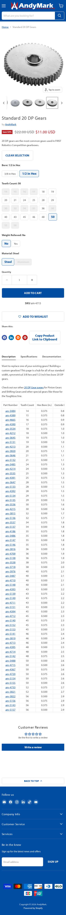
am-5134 (10, 495)
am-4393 (10, 589)
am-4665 (10, 419)
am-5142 (10, 656)
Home (5, 26)
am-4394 (10, 611)
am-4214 (10, 468)
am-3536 (10, 504)
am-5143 (10, 705)
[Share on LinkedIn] (11, 337)
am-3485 (10, 464)
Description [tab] (9, 356)
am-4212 (10, 433)
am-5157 (10, 709)
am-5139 (10, 593)
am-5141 (10, 633)
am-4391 (10, 477)
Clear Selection (17, 155)
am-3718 (10, 567)
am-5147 (10, 540)
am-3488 (10, 660)
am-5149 (10, 598)
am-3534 (10, 428)
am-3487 (10, 575)
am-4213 (10, 446)
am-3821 (10, 691)
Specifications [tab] (29, 356)
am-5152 (10, 625)
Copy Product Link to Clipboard (44, 337)
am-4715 (10, 665)
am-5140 (10, 620)
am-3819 (10, 638)
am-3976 (10, 571)
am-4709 (10, 553)
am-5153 (10, 629)
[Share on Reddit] (18, 337)
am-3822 (10, 696)
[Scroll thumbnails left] (4, 102)
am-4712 (10, 616)
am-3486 (10, 535)
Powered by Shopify (33, 908)
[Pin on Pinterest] (25, 337)
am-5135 (10, 500)
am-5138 (10, 558)
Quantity (6, 272)
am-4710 (10, 580)
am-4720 (10, 674)
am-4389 (10, 415)
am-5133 (10, 486)
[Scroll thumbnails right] (61, 102)
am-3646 (10, 455)
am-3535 (10, 473)
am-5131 (10, 442)
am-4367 (10, 669)
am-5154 (10, 678)
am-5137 (10, 526)
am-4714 (10, 651)
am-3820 (10, 451)
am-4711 (10, 602)
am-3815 (10, 513)
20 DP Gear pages (34, 387)
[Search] (59, 16)
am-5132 (10, 460)
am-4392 (10, 491)
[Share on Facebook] (4, 337)
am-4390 (10, 424)
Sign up (53, 861)
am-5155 (10, 682)
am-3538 (10, 562)
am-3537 (10, 522)
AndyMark (10, 124)
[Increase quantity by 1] (32, 280)
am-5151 (10, 607)
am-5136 (10, 518)
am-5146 (10, 544)
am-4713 (10, 642)
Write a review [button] (33, 747)
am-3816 (10, 549)
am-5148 (10, 584)
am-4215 (10, 509)
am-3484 (10, 411)
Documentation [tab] (51, 356)
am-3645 (10, 437)
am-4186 (10, 531)
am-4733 (10, 687)
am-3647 (10, 482)
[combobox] (28, 16)
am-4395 (10, 647)
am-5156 (10, 700)
